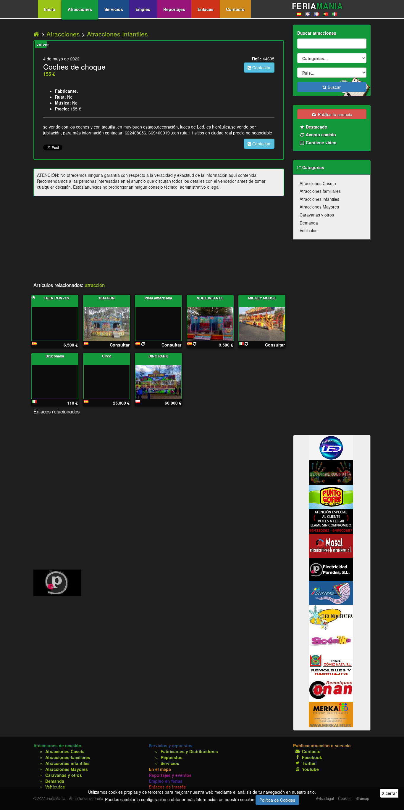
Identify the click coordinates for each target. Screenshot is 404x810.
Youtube (310, 769)
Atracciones (80, 9)
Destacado (316, 127)
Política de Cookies (277, 800)
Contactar (261, 67)
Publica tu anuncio (334, 114)
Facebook (312, 757)
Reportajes (174, 9)
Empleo (143, 9)
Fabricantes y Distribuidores (189, 751)
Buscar (334, 87)
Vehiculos (308, 230)
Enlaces (206, 9)
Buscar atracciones (316, 33)
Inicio (49, 9)
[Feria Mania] (37, 33)
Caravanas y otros (317, 215)
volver (41, 44)
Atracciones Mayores (319, 207)
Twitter (309, 763)
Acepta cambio (320, 134)
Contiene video (321, 142)
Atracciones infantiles (319, 199)
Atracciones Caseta (318, 183)
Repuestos (171, 757)
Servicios (113, 9)
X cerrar (389, 793)
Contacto (235, 9)
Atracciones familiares (320, 191)
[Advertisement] (158, 240)
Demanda (309, 223)
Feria (317, 6)
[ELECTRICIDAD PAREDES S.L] (57, 582)
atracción (95, 284)
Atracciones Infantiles (117, 33)
